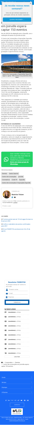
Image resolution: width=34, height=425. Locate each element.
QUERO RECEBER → (17, 19)
